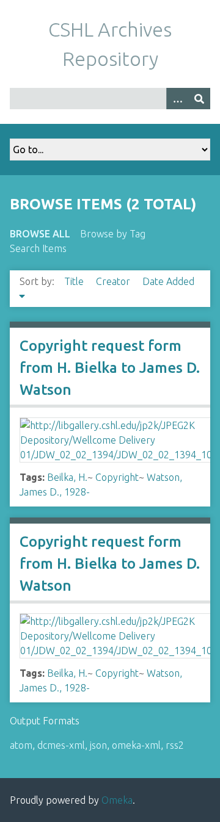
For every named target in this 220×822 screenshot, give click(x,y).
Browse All (40, 233)
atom (21, 745)
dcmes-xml (61, 745)
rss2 (175, 745)
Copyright (117, 477)
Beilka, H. (67, 477)
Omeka (117, 800)
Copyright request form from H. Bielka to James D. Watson (110, 367)
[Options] (177, 98)
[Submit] (199, 98)
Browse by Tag (112, 233)
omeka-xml (136, 745)
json (98, 745)
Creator (114, 281)
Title (75, 281)
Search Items (38, 248)
